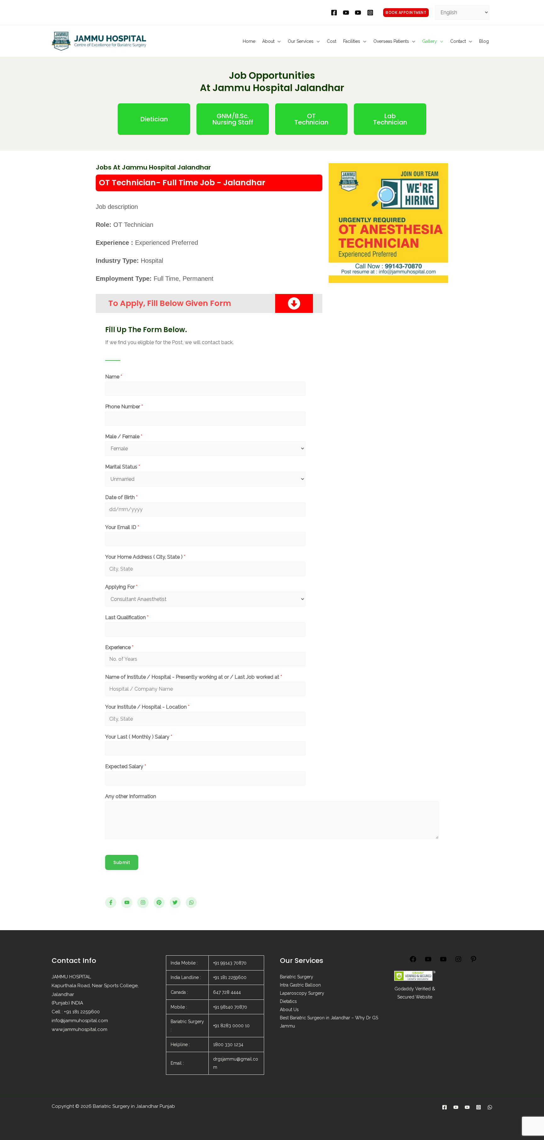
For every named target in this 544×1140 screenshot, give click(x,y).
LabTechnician (390, 119)
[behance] (359, 12)
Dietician (154, 119)
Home (249, 41)
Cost (331, 41)
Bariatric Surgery (296, 976)
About (268, 41)
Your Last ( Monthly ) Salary (138, 737)
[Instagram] (458, 961)
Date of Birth (121, 497)
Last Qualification (127, 617)
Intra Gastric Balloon (300, 984)
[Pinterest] (473, 961)
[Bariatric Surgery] (455, 1107)
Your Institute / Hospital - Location (147, 707)
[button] (406, 12)
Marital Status (122, 467)
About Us (289, 1009)
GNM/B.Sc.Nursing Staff (232, 119)
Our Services (301, 41)
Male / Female (123, 437)
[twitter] (347, 12)
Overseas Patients (391, 41)
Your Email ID (122, 527)
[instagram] (371, 12)
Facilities (351, 41)
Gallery (429, 41)
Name (113, 377)
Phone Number (124, 407)
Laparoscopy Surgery (302, 993)
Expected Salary (125, 766)
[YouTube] (428, 961)
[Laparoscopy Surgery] (467, 1107)
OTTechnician (311, 119)
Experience (119, 647)
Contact (458, 41)
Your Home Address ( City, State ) (145, 557)
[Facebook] (413, 961)
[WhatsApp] (489, 1107)
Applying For (121, 587)
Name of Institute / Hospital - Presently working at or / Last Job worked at (193, 677)
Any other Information (130, 796)
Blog (484, 41)
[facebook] (335, 12)
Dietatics (288, 1001)
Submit (121, 862)
